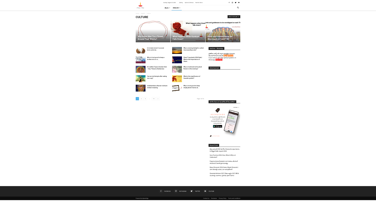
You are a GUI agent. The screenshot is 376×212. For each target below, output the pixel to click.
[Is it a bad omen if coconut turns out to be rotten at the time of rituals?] (141, 50)
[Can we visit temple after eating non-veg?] (141, 78)
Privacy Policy (222, 198)
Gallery (181, 2)
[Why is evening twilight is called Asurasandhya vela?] (177, 50)
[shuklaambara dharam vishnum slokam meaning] (141, 88)
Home (137, 13)
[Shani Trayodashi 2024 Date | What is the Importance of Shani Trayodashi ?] (177, 59)
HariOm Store (199, 2)
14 (153, 99)
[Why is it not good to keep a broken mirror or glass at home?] (141, 59)
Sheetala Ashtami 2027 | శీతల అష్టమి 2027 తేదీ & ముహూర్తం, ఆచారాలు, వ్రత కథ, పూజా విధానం (224, 174)
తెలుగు (167, 8)
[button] (238, 8)
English (176, 8)
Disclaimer (214, 198)
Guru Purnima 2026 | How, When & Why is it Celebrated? (223, 156)
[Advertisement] (224, 84)
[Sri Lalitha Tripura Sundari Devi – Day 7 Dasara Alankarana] (141, 69)
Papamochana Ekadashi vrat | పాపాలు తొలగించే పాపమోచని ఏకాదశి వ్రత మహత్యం (224, 162)
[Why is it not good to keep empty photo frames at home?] (177, 88)
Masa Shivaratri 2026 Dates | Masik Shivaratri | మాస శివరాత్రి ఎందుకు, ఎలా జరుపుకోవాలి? (224, 168)
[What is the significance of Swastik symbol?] (177, 78)
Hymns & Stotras (189, 2)
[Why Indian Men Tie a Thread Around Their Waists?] (153, 31)
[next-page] (158, 98)
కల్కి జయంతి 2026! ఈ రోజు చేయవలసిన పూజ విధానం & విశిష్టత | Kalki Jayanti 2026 (225, 150)
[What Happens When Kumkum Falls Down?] (188, 31)
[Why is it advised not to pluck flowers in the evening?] (177, 69)
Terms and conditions (234, 198)
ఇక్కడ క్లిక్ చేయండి (228, 56)
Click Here (218, 60)
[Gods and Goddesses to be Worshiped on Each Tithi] (223, 31)
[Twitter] (235, 2)
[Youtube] (238, 2)
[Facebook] (229, 2)
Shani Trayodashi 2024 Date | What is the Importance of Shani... (192, 59)
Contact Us (206, 198)
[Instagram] (232, 2)
